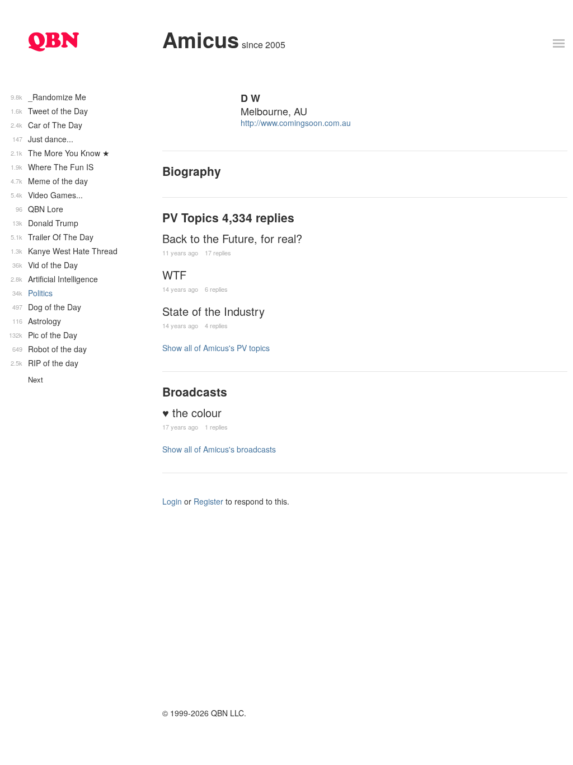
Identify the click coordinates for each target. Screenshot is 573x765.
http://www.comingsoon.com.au (296, 122)
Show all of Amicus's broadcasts (219, 449)
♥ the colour (192, 412)
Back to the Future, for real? (232, 238)
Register (208, 501)
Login (172, 501)
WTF (174, 275)
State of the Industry (213, 311)
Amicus (200, 39)
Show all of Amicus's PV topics (216, 347)
